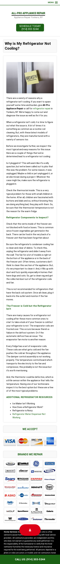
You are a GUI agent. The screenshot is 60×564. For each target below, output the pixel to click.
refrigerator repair (41, 108)
